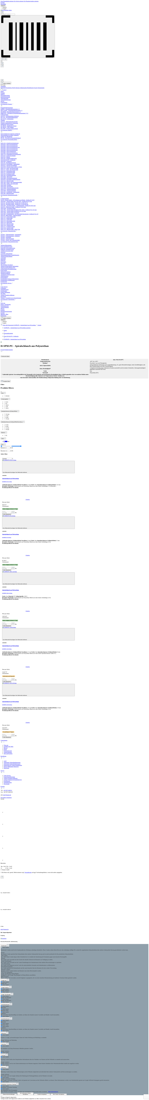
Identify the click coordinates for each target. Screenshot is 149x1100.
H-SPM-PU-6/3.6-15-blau (7, 481)
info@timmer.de (7, 795)
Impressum (6, 768)
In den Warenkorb (7, 514)
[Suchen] (2, 59)
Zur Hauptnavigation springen (31, 1)
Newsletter (3, 4)
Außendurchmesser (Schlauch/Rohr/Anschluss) (12, 422)
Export (35, 87)
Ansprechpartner (8, 752)
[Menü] (2, 12)
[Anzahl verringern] (3, 512)
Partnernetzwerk (8, 750)
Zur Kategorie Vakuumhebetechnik (9, 241)
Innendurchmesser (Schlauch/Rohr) (9, 411)
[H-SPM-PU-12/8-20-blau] (9, 627)
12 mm (7, 428)
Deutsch (5, 7)
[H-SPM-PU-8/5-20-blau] (8, 515)
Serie (2, 393)
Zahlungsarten (23, 87)
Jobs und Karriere (8, 753)
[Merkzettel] (12, 78)
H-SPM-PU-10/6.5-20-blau (7, 593)
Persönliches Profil (10, 87)
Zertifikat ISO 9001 (8, 746)
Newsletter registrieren (6, 797)
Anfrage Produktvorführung (10, 778)
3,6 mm (7, 414)
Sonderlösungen (8, 782)
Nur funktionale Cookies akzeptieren (25, 1094)
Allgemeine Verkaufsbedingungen (12, 762)
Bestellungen (30, 87)
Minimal (7, 447)
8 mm (7, 417)
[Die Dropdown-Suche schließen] (5, 59)
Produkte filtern (6, 381)
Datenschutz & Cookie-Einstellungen (13, 765)
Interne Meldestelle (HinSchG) (11, 766)
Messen (5, 748)
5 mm (7, 415)
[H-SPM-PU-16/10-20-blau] (9, 683)
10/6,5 (7, 405)
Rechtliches (3, 756)
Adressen (17, 87)
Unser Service (7, 775)
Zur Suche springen (19, 1)
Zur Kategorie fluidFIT (6, 130)
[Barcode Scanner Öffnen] (28, 36)
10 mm (7, 418)
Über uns (6, 745)
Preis (2, 444)
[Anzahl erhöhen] (13, 512)
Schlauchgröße (4, 399)
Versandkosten (28, 872)
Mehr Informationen (53, 1091)
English (4, 8)
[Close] (1, 1096)
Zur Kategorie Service (6, 283)
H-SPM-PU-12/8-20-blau (7, 648)
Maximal (7, 451)
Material (3, 432)
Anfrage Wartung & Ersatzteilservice (13, 779)
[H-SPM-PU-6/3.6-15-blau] (9, 460)
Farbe (2, 438)
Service (2, 770)
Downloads (6, 784)
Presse (5, 749)
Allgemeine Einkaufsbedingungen (12, 764)
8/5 (6, 403)
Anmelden (3, 86)
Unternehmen (4, 740)
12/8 (7, 406)
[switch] (1, 947)
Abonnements (40, 87)
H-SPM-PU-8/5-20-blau (6, 537)
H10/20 (7, 396)
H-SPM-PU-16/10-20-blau (7, 704)
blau (8, 441)
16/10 (7, 408)
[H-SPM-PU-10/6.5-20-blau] (9, 571)
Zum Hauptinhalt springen (7, 1)
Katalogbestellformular (9, 777)
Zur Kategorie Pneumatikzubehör (9, 139)
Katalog (28, 499)
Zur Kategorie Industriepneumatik (9, 195)
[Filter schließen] (1, 391)
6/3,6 (7, 402)
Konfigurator (7, 781)
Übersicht (3, 87)
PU (6, 435)
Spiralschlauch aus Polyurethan (10, 478)
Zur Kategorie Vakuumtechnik (8, 231)
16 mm (7, 429)
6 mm (7, 424)
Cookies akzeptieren (42, 1094)
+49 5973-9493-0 (7, 790)
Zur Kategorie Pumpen (6, 104)
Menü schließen (7, 83)
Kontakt (3, 2)
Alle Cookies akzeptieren (58, 1094)
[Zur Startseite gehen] (6, 10)
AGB (5, 761)
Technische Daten (5, 356)
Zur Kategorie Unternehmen (8, 299)
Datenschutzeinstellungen (9, 1094)
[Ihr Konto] (2, 80)
